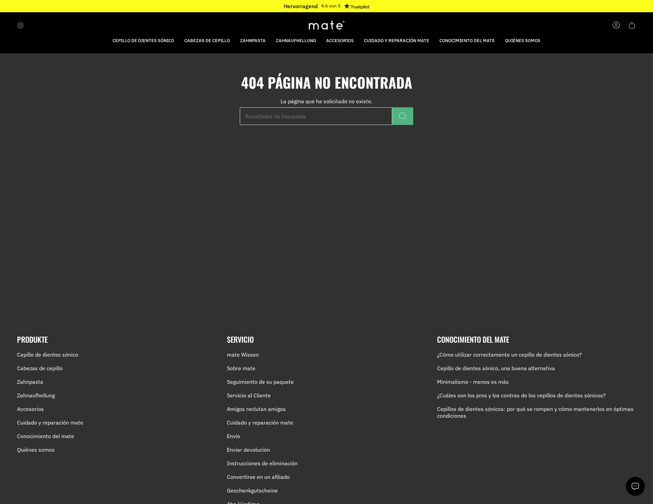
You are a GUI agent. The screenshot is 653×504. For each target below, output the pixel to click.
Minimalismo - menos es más (473, 381)
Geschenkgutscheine (252, 490)
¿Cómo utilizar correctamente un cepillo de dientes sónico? (509, 354)
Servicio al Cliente (249, 395)
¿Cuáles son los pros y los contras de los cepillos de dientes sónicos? (521, 395)
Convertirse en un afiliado (258, 476)
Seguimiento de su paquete (260, 381)
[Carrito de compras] (632, 25)
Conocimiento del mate (45, 436)
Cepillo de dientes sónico (47, 354)
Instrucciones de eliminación (262, 463)
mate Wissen (243, 354)
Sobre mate (241, 368)
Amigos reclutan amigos (256, 409)
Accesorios (30, 409)
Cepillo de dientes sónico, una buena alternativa (496, 368)
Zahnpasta (30, 381)
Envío (233, 436)
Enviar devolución (248, 449)
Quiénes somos (36, 449)
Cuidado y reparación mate (50, 422)
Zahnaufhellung (36, 395)
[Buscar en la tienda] (402, 116)
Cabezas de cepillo (40, 368)
